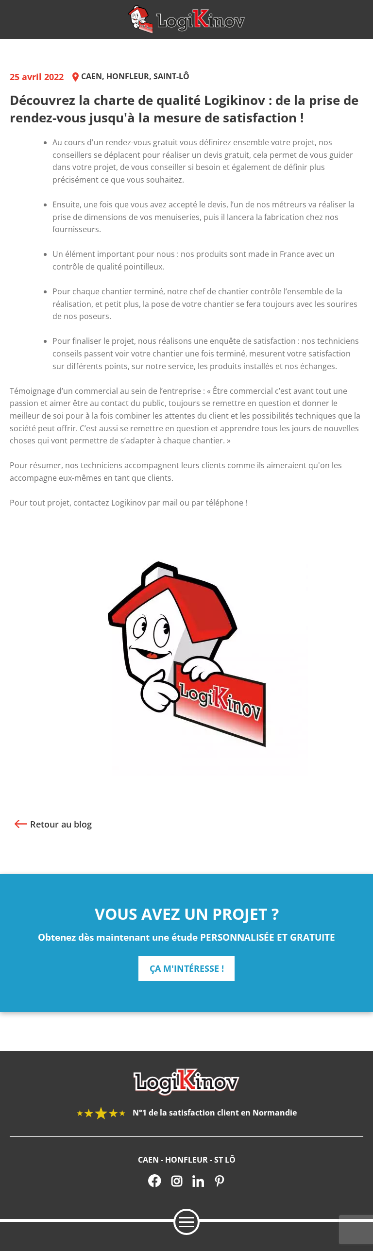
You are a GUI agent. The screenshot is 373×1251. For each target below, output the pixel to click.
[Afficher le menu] (186, 1222)
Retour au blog (61, 824)
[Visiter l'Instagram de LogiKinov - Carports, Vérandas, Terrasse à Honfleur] (177, 1181)
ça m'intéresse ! (187, 968)
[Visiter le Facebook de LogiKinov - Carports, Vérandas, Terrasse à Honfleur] (154, 1180)
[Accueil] (186, 19)
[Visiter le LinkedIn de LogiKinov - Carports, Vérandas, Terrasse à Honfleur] (198, 1181)
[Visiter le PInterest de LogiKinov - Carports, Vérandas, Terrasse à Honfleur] (219, 1181)
